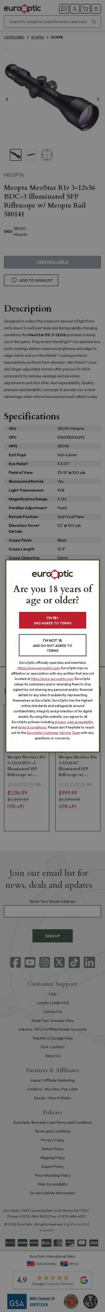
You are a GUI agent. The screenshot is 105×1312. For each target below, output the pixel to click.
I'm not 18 (52, 645)
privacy (60, 722)
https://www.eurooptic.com (38, 668)
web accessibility (80, 722)
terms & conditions (32, 727)
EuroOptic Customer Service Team (53, 732)
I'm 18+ (52, 620)
